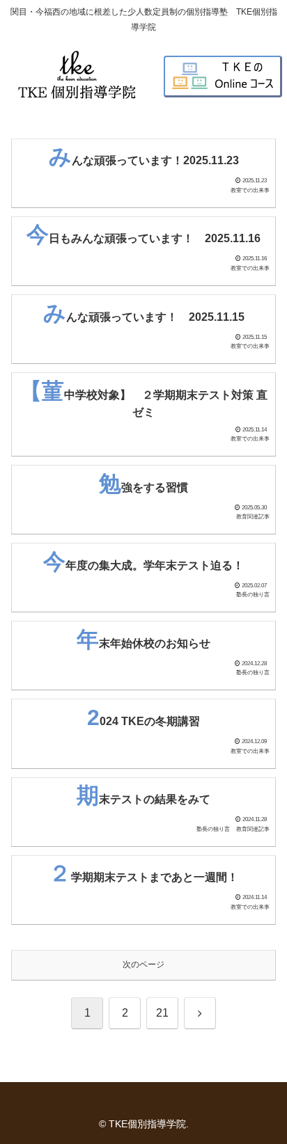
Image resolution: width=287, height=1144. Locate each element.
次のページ (143, 964)
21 (162, 1013)
